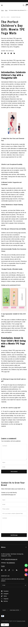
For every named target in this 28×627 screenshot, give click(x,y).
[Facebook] (2, 53)
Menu (3, 547)
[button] (26, 575)
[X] (5, 53)
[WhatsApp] (11, 53)
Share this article (7, 50)
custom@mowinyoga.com (11, 559)
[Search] (23, 5)
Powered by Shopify (21, 621)
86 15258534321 (11, 562)
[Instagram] (6, 570)
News (6, 10)
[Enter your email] (25, 585)
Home (2, 10)
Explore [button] (3, 566)
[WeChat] (17, 570)
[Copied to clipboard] (14, 53)
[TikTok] (10, 570)
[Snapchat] (14, 570)
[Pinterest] (8, 53)
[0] (26, 5)
